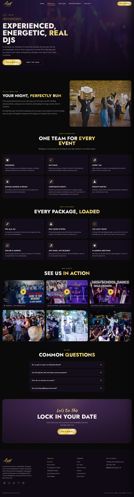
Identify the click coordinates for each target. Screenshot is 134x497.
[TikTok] (9, 483)
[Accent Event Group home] (8, 4)
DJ (104, 493)
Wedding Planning (52, 470)
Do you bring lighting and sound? (44, 388)
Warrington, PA (116, 468)
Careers (79, 470)
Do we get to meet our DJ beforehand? (46, 365)
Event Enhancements (53, 473)
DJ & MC (50, 462)
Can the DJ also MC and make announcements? (49, 372)
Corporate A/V (81, 473)
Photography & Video (53, 468)
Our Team (62, 3)
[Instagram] (4, 483)
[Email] (23, 483)
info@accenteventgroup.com (115, 462)
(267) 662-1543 (110, 465)
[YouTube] (14, 483)
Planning (129, 493)
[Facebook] (18, 483)
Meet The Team (33, 62)
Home (42, 3)
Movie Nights (51, 476)
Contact (87, 3)
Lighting (116, 493)
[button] (23, 292)
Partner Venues (75, 3)
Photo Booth (51, 465)
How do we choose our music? (43, 380)
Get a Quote (124, 3)
